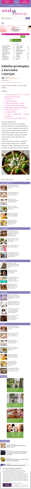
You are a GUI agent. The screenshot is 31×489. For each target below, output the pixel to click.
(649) (8, 46)
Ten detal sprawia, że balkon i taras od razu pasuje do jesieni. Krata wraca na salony (13, 286)
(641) (8, 53)
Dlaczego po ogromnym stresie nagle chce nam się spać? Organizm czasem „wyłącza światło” (13, 254)
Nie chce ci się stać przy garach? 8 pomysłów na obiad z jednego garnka (13, 214)
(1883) (8, 48)
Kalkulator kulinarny (15, 43)
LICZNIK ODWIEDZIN (25, 1)
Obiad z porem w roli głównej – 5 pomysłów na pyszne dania (13, 207)
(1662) (8, 47)
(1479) (22, 48)
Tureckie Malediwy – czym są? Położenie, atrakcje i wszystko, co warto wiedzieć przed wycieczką (13, 279)
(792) (22, 56)
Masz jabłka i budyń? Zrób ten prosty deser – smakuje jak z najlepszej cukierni (13, 369)
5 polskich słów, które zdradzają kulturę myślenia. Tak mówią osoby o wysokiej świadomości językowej (14, 435)
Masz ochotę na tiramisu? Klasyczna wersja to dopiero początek (14, 186)
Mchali (28, 179)
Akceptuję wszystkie (7, 485)
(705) (8, 59)
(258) (8, 56)
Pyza (8, 78)
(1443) (22, 53)
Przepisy (3, 324)
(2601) (22, 54)
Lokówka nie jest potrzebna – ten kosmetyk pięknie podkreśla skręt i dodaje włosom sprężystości (13, 310)
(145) (22, 46)
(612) (8, 51)
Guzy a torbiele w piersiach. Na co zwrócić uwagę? (13, 246)
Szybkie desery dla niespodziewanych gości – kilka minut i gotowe (13, 200)
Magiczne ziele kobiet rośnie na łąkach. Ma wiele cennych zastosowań (14, 420)
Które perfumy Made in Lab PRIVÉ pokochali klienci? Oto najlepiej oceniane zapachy (13, 303)
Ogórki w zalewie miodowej (7, 179)
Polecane (3, 376)
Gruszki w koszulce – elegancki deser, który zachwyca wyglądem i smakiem (12, 222)
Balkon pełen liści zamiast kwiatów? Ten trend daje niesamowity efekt (13, 390)
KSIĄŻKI (17, 2)
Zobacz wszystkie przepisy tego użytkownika (11, 82)
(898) (22, 59)
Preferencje (25, 485)
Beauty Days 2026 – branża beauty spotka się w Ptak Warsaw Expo (13, 240)
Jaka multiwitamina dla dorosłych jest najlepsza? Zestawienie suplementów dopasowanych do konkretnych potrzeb (13, 233)
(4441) (22, 47)
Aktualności (4, 228)
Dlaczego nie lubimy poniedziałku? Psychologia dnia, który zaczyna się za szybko (13, 265)
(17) (8, 54)
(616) (22, 51)
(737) (8, 50)
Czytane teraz (5, 441)
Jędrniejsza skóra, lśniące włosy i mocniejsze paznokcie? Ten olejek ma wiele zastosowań (13, 317)
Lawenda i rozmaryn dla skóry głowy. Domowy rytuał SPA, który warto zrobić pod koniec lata (14, 296)
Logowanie (19, 5)
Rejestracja (12, 5)
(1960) (8, 57)
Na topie (3, 261)
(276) (22, 57)
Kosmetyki (4, 292)
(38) (22, 50)
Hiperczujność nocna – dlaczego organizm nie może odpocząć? (12, 271)
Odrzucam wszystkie (17, 485)
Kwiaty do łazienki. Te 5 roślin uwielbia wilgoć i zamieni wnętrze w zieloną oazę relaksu (14, 405)
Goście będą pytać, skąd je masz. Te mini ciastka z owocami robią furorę (13, 193)
